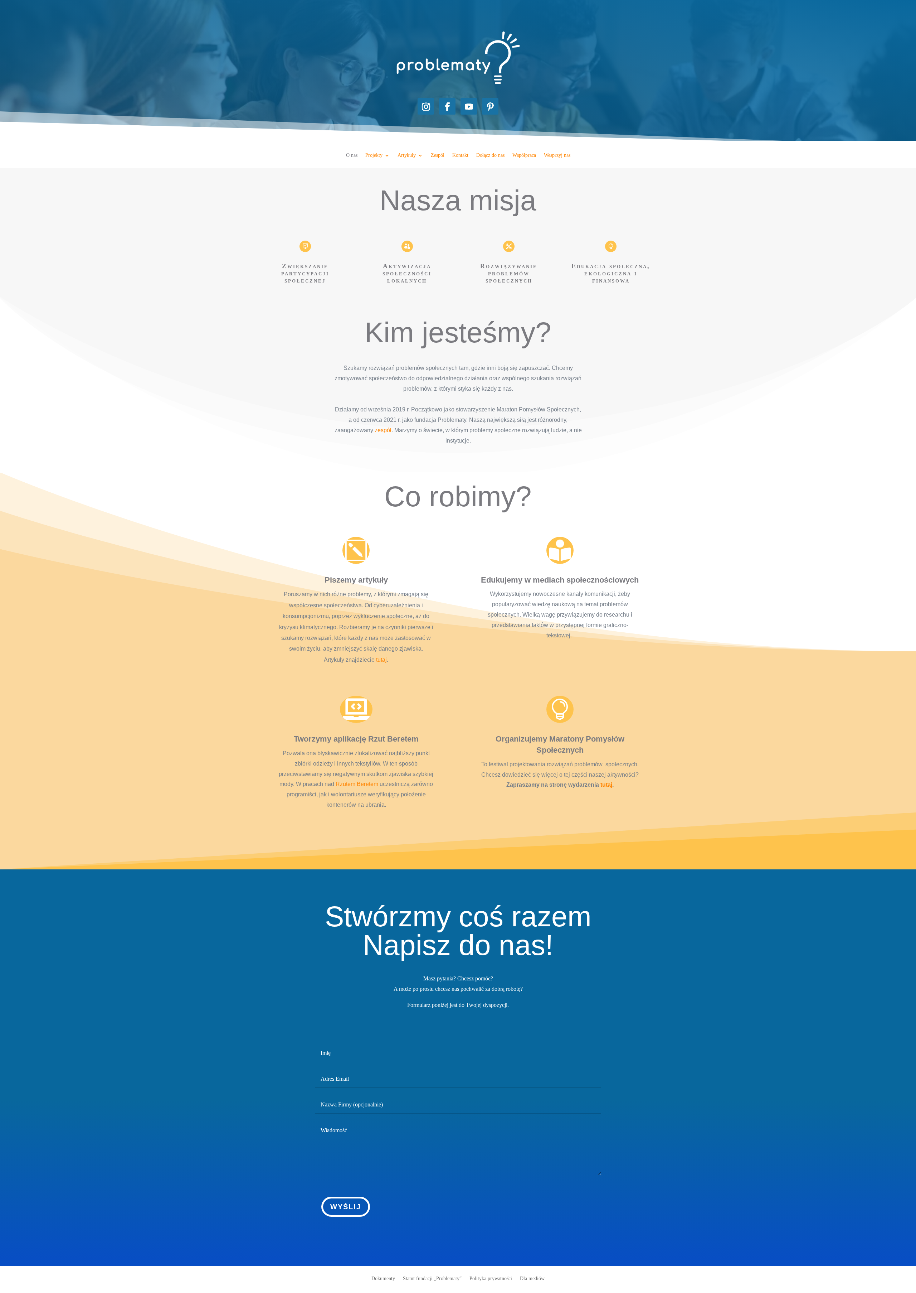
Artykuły (407, 155)
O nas (351, 155)
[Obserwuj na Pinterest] (490, 106)
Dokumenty (383, 1278)
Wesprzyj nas (557, 155)
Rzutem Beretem (357, 784)
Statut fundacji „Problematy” (432, 1278)
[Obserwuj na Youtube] (469, 106)
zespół (383, 430)
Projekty (374, 155)
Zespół (437, 155)
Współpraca (524, 155)
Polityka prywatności (490, 1278)
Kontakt (460, 155)
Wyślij (345, 1207)
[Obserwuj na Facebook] (447, 106)
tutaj (381, 660)
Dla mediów (532, 1278)
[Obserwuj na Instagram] (426, 106)
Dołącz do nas (490, 155)
